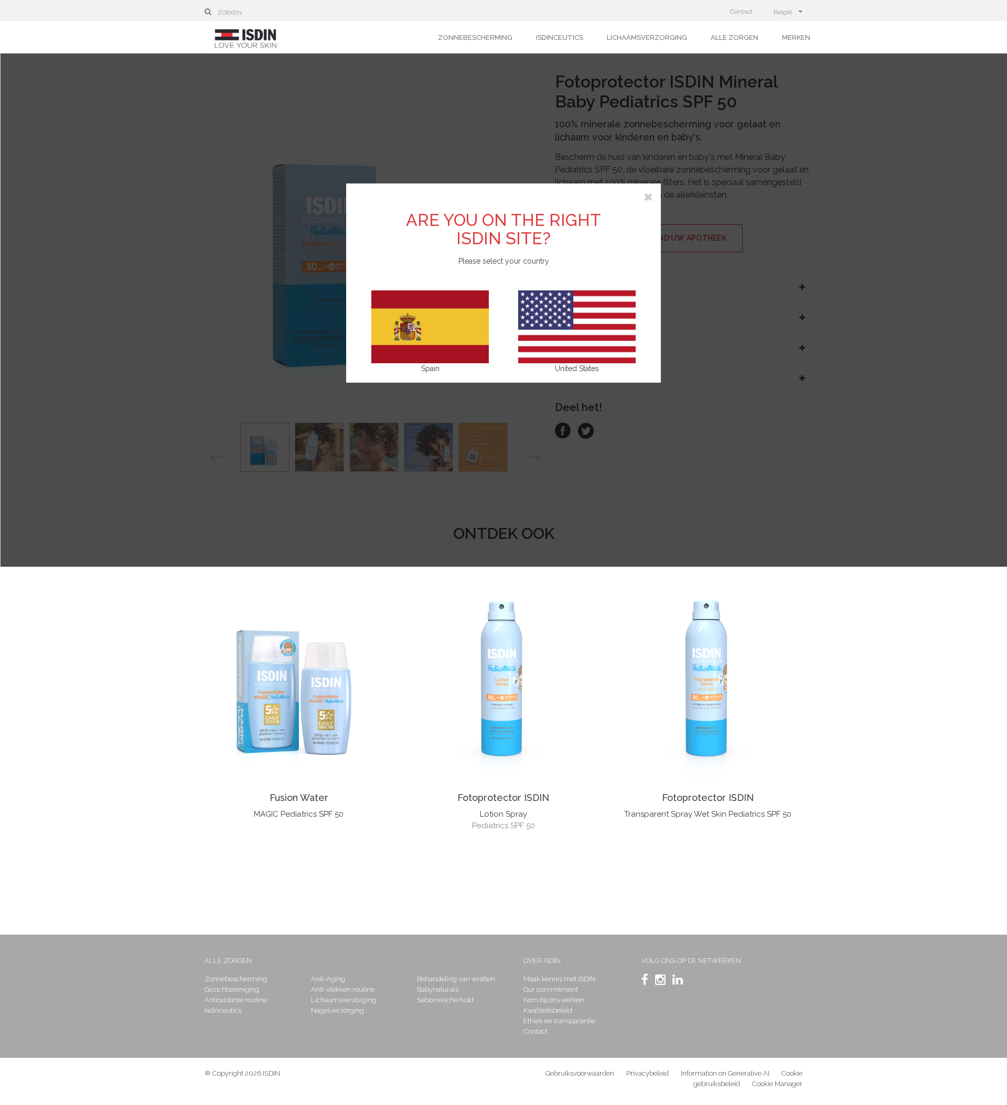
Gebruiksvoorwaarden (579, 1073)
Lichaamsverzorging (647, 37)
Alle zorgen (734, 37)
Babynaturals (437, 989)
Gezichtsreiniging (232, 989)
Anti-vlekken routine (342, 989)
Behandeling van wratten (456, 979)
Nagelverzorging (337, 1010)
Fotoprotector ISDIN (503, 797)
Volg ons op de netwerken (691, 961)
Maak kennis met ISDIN (559, 979)
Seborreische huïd (445, 1000)
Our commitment (550, 989)
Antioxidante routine (236, 1000)
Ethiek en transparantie (559, 1021)
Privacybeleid (647, 1073)
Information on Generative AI (725, 1073)
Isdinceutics (559, 37)
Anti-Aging (328, 979)
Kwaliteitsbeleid (547, 1010)
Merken (796, 37)
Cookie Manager (777, 1084)
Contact (741, 11)
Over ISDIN (542, 961)
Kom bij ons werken (553, 1000)
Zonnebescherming (475, 37)
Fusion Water (299, 797)
